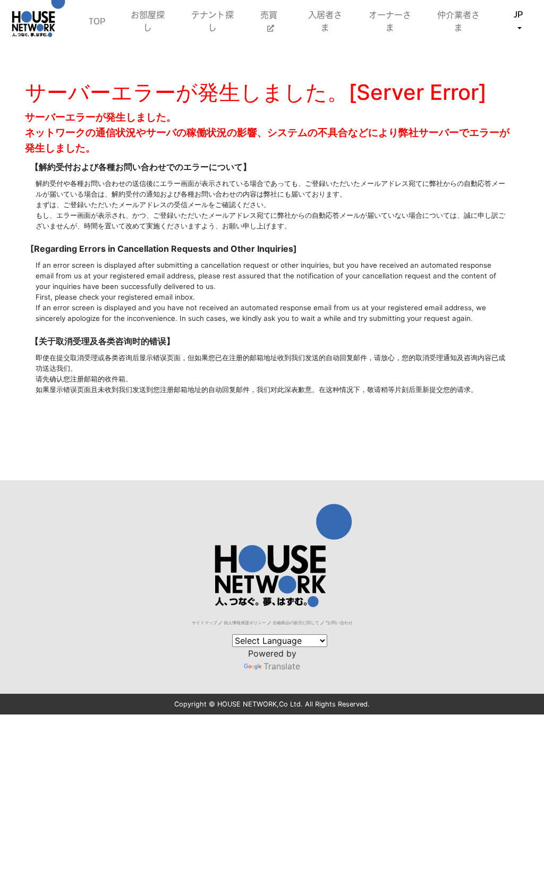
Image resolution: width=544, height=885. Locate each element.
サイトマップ (204, 622)
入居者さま (325, 21)
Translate (282, 666)
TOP (97, 21)
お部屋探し (148, 21)
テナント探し (212, 21)
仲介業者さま (458, 21)
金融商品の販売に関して (296, 622)
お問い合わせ (340, 622)
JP (518, 14)
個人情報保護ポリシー (245, 622)
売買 (270, 15)
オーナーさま (390, 21)
